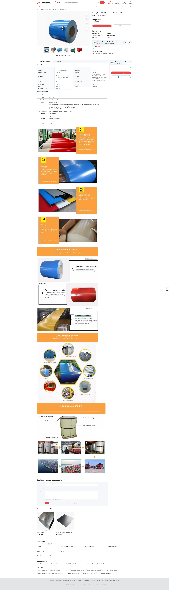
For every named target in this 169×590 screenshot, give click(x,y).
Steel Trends (93, 573)
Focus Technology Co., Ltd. (76, 584)
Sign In (94, 53)
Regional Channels (100, 580)
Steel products (40, 549)
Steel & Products (55, 9)
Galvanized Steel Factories (54, 570)
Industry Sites (93, 580)
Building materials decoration (67, 546)
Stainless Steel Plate (101, 563)
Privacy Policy (104, 584)
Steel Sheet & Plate (62, 9)
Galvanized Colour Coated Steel (58, 573)
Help (108, 6)
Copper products (87, 549)
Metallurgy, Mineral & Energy (46, 9)
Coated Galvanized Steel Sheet (74, 573)
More (38, 575)
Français (67, 581)
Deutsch (82, 581)
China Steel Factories (42, 570)
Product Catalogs (55, 543)
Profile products (64, 549)
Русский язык (72, 581)
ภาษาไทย (106, 581)
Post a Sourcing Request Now (74, 503)
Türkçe (110, 581)
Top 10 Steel (85, 573)
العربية (91, 581)
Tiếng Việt (115, 581)
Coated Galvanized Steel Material (110, 570)
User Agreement (92, 584)
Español (57, 581)
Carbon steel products (89, 546)
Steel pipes (39, 546)
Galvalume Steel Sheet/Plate (88, 563)
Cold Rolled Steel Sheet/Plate (74, 563)
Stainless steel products (113, 546)
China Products (58, 580)
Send (47, 502)
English (53, 581)
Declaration (98, 584)
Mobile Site (113, 580)
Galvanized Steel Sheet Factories (77, 570)
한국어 (95, 581)
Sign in (130, 3)
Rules (131, 6)
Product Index (107, 580)
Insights (117, 580)
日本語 (99, 581)
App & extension (116, 6)
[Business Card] (130, 67)
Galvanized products (41, 551)
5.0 (116, 63)
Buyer (102, 6)
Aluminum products (112, 549)
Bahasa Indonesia (121, 581)
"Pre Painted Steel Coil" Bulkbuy (105, 573)
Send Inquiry (102, 26)
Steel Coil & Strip (41, 563)
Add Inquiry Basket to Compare (63, 55)
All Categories (41, 6)
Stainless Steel (50, 563)
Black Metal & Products (61, 563)
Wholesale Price (86, 580)
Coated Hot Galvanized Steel (44, 573)
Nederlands (87, 581)
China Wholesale (79, 580)
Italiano (78, 581)
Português (62, 581)
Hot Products (52, 580)
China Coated (65, 570)
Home (38, 9)
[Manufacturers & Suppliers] (44, 2)
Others (62, 551)
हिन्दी (102, 581)
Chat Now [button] (123, 26)
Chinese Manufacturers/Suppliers (69, 580)
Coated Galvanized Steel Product (94, 570)
